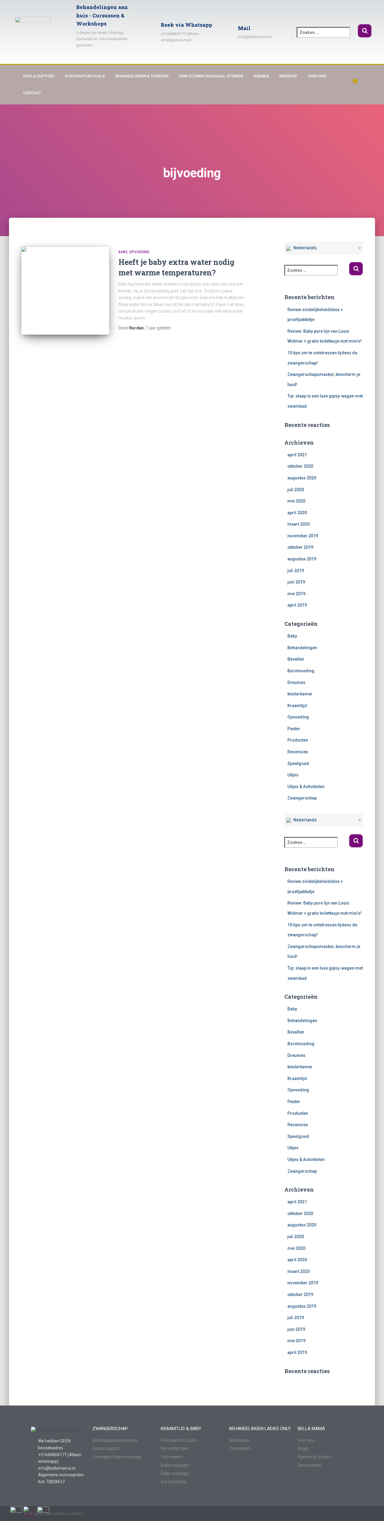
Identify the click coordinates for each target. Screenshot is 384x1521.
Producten (297, 740)
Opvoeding (139, 252)
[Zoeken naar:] (327, 36)
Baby (122, 252)
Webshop (288, 76)
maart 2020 (298, 524)
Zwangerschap (302, 798)
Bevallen (295, 659)
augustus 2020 (301, 478)
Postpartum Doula (85, 76)
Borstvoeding (300, 670)
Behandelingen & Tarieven (141, 76)
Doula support (39, 76)
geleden (158, 328)
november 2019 (302, 535)
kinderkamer (300, 694)
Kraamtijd (297, 705)
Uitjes (292, 774)
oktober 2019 (300, 547)
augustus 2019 (301, 558)
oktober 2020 (300, 466)
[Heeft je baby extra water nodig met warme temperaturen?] (65, 290)
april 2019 (297, 605)
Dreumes (296, 682)
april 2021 (297, 454)
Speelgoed (298, 763)
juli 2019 (295, 570)
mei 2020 (296, 501)
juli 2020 (295, 489)
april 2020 (297, 512)
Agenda (261, 76)
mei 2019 (296, 593)
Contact (32, 93)
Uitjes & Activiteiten (306, 786)
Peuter (293, 728)
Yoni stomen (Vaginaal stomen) (210, 76)
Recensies (297, 751)
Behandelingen (302, 647)
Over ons (317, 76)
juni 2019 (296, 582)
